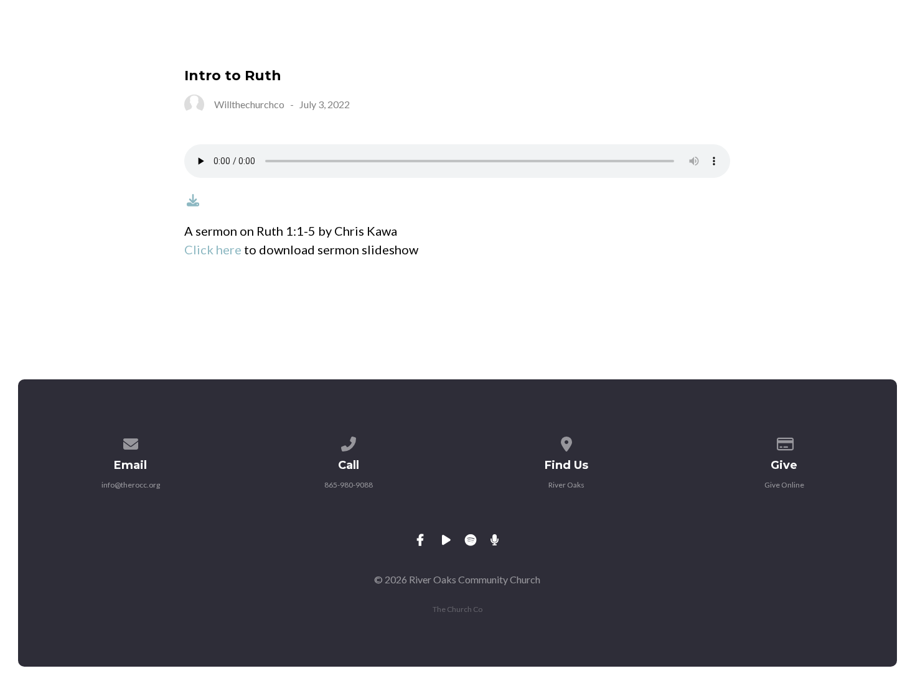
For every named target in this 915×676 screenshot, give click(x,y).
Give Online (784, 484)
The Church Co (457, 609)
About (364, 43)
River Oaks (566, 484)
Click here (213, 249)
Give (789, 43)
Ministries (445, 43)
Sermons (719, 43)
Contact (859, 43)
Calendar (535, 43)
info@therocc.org (130, 484)
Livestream (628, 43)
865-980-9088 (348, 484)
